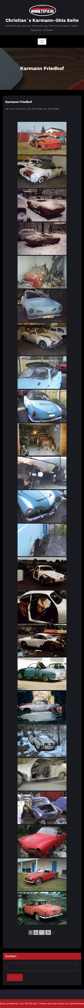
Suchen (10, 956)
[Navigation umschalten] (42, 41)
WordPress (31, 1003)
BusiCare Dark (56, 1003)
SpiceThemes (77, 1003)
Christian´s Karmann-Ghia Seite (42, 20)
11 (48, 932)
